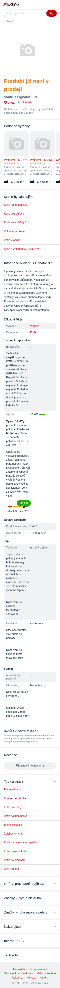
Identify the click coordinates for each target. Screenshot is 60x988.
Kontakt (31, 977)
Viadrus (34, 326)
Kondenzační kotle (15, 798)
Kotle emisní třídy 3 (15, 222)
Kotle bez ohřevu (14, 213)
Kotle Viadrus (12, 240)
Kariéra (44, 977)
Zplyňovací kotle (13, 833)
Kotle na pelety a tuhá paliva (21, 842)
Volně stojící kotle (14, 231)
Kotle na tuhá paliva (16, 204)
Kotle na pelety (13, 807)
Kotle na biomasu (14, 860)
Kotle (9, 21)
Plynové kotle (12, 789)
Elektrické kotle (13, 824)
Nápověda (19, 969)
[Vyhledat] (51, 13)
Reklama (17, 977)
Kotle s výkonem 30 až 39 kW (21, 248)
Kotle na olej (11, 868)
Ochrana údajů (38, 969)
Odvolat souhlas (46, 973)
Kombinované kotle (15, 851)
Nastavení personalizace (18, 973)
